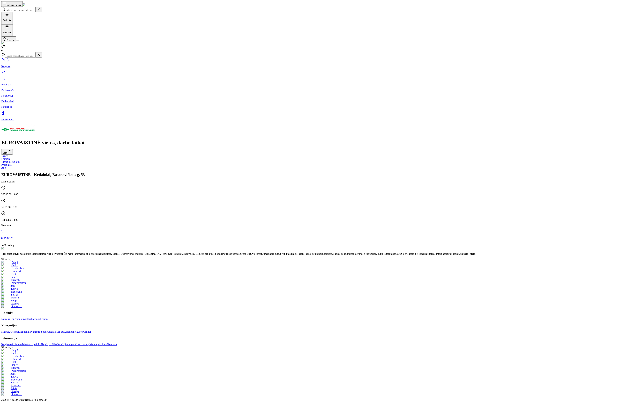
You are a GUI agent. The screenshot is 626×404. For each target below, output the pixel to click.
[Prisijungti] (17, 40)
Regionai (44, 319)
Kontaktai (112, 344)
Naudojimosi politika (68, 344)
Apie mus (17, 344)
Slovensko (16, 306)
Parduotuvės (21, 319)
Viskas (4, 156)
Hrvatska (16, 280)
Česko (14, 265)
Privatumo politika (31, 344)
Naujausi (5, 319)
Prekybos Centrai (82, 331)
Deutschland (18, 268)
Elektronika (25, 331)
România (16, 297)
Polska (14, 294)
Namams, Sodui (39, 331)
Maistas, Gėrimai (10, 331)
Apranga (68, 331)
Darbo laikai (33, 319)
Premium (11, 40)
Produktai (7, 164)
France (14, 277)
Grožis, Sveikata (55, 331)
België (15, 262)
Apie (3, 167)
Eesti (13, 274)
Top (12, 319)
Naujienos (6, 344)
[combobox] (20, 10)
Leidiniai (6, 158)
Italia (12, 285)
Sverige (15, 303)
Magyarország (19, 282)
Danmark (16, 271)
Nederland (16, 291)
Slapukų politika (49, 344)
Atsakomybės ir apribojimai (93, 344)
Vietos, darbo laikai (11, 161)
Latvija (14, 288)
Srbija (14, 300)
